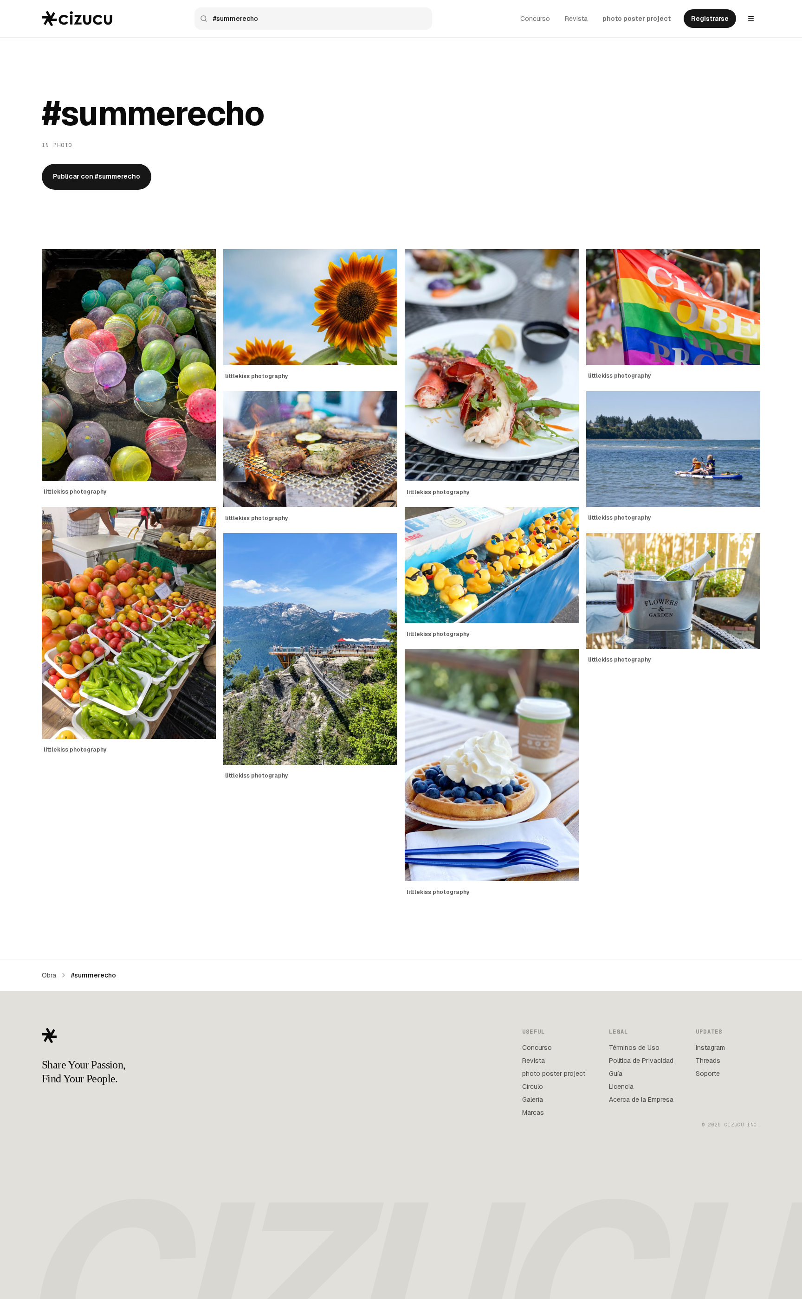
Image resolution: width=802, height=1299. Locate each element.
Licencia (621, 1086)
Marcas (533, 1112)
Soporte (708, 1073)
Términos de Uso (634, 1047)
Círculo (532, 1086)
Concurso (535, 18)
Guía (615, 1073)
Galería (532, 1099)
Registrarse (710, 18)
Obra (49, 975)
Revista (576, 18)
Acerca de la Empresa (641, 1099)
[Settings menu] (751, 18)
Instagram (710, 1047)
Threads (708, 1060)
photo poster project (636, 18)
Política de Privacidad (641, 1060)
